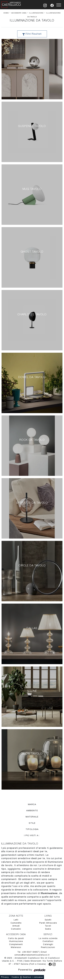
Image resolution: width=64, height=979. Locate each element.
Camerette (16, 923)
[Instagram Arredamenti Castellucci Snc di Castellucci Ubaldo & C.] (54, 964)
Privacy (5, 977)
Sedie (48, 929)
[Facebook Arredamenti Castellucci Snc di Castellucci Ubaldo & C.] (51, 964)
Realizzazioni (48, 947)
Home (6, 13)
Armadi (16, 926)
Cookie (15, 977)
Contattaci (48, 941)
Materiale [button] (32, 816)
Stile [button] (32, 823)
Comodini (16, 929)
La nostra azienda (48, 938)
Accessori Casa (18, 13)
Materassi (16, 947)
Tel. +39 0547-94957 (28, 952)
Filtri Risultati (33, 33)
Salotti (48, 920)
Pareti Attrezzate (48, 923)
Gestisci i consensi (33, 977)
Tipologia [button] (32, 829)
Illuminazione (36, 13)
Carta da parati (16, 938)
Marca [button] (32, 804)
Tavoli (48, 926)
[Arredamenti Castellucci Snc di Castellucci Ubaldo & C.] (11, 4)
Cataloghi (48, 944)
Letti (16, 920)
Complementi (16, 944)
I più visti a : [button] (32, 835)
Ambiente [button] (32, 810)
